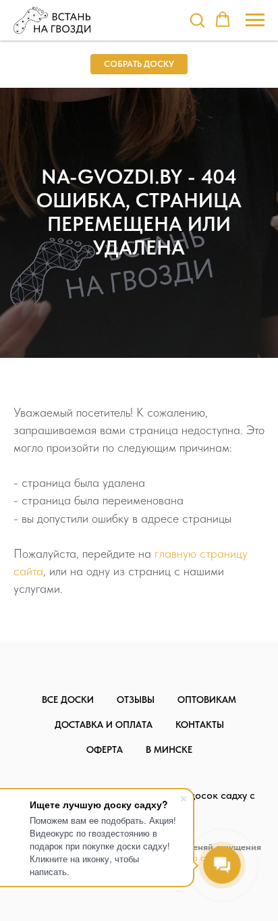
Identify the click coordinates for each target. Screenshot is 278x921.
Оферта (104, 749)
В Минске (169, 749)
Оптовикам (206, 699)
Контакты (199, 724)
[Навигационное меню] (255, 20)
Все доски (68, 699)
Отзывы (136, 699)
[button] (197, 19)
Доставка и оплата (103, 724)
